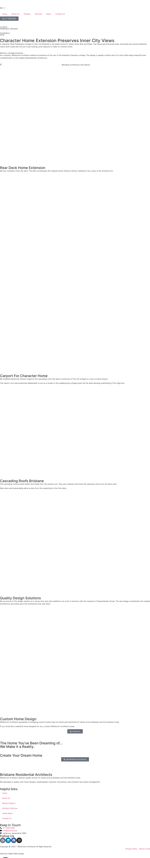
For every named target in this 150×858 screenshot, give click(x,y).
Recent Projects (8, 803)
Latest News (7, 813)
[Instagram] (19, 840)
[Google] (2, 840)
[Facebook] (13, 840)
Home (4, 14)
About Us (15, 14)
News (48, 14)
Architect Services (9, 808)
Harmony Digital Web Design (12, 854)
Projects (27, 14)
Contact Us (60, 14)
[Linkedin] (8, 840)
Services (38, 14)
